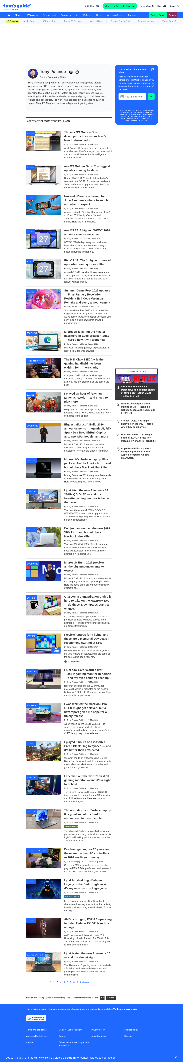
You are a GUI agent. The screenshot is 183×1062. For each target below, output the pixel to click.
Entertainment (49, 15)
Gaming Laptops (35, 955)
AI (77, 15)
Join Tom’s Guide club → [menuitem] (120, 6)
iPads (29, 262)
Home (99, 15)
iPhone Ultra (49, 21)
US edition (69, 1057)
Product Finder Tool (120, 21)
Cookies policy (131, 1029)
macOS (30, 133)
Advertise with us (100, 1036)
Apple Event (29, 21)
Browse (132, 15)
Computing (66, 15)
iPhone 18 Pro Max (73, 21)
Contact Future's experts (70, 1029)
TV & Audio (32, 15)
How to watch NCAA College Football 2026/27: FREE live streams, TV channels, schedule (138, 437)
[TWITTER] (71, 72)
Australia (111, 998)
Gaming (30, 197)
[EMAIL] (77, 72)
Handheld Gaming (36, 361)
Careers (62, 1036)
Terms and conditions (36, 1029)
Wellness (87, 15)
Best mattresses (146, 21)
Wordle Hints (96, 21)
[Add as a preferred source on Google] (36, 1018)
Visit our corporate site (125, 1009)
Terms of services (148, 110)
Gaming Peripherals (37, 851)
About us (128, 1036)
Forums (172, 15)
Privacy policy (98, 1029)
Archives (84, 982)
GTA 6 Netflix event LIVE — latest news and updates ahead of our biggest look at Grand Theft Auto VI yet (138, 391)
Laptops (31, 461)
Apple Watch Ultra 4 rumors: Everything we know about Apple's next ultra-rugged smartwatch (136, 453)
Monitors (32, 491)
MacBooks (32, 705)
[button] (175, 6)
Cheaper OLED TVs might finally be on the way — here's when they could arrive (137, 423)
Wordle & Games (115, 15)
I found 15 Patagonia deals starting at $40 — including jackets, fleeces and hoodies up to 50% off (138, 408)
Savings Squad (158, 15)
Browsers (32, 333)
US (102, 998)
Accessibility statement (37, 1036)
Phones (18, 15)
